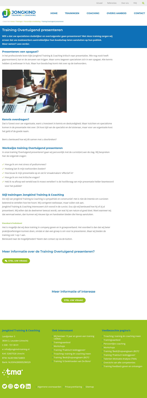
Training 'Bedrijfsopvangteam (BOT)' (71, 357)
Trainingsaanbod (62, 342)
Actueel (99, 3)
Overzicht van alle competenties (119, 362)
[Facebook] (22, 386)
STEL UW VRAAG (17, 261)
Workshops (59, 346)
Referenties (112, 3)
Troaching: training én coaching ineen (72, 353)
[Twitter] (4, 386)
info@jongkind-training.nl (16, 349)
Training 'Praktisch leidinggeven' (69, 350)
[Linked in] (28, 386)
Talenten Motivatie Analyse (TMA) (120, 359)
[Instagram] (10, 386)
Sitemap (90, 386)
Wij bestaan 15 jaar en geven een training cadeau (74, 337)
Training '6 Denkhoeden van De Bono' (72, 361)
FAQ (135, 3)
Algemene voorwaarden (49, 386)
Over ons (125, 3)
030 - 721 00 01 (11, 345)
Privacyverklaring (73, 386)
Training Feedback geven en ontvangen (123, 366)
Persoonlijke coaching (114, 343)
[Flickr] (16, 386)
